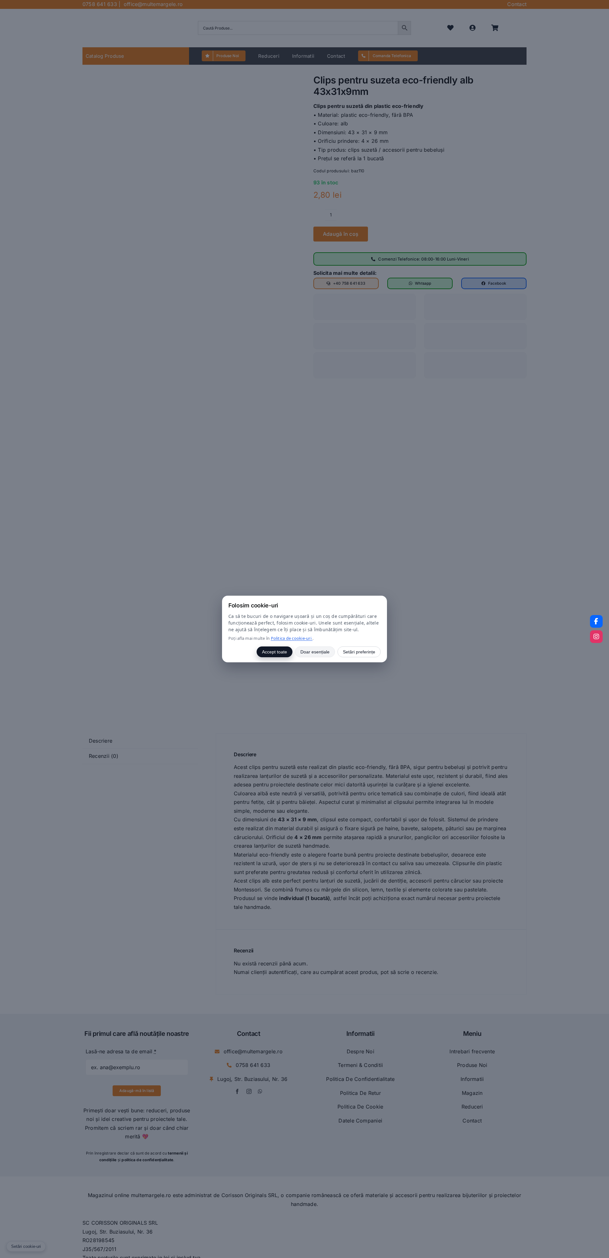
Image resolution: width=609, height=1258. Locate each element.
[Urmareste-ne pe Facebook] (596, 621)
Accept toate (274, 651)
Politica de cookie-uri (292, 638)
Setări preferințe (359, 651)
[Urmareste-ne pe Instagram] (596, 636)
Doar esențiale (315, 651)
